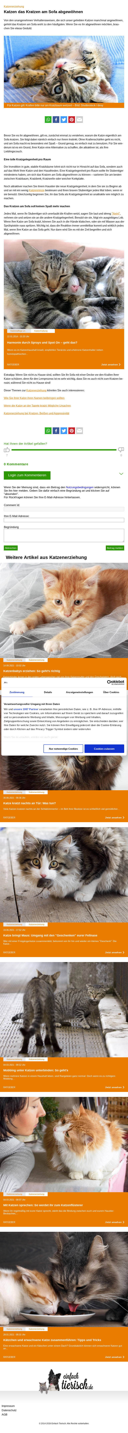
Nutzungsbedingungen (80, 487)
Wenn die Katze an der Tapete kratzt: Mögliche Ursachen (37, 405)
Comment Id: (12, 505)
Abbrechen (10, 548)
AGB (4, 1414)
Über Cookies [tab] (111, 692)
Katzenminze (36, 190)
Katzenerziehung (14, 6)
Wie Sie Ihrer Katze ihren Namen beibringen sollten (34, 398)
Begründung (11, 527)
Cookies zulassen (104, 748)
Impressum (8, 1406)
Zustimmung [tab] (17, 692)
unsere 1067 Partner (26, 709)
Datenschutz (9, 1410)
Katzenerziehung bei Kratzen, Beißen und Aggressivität (36, 413)
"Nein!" (116, 213)
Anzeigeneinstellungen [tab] (79, 692)
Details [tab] (48, 692)
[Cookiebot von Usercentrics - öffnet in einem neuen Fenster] (109, 682)
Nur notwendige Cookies (63, 748)
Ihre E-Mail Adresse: (16, 516)
